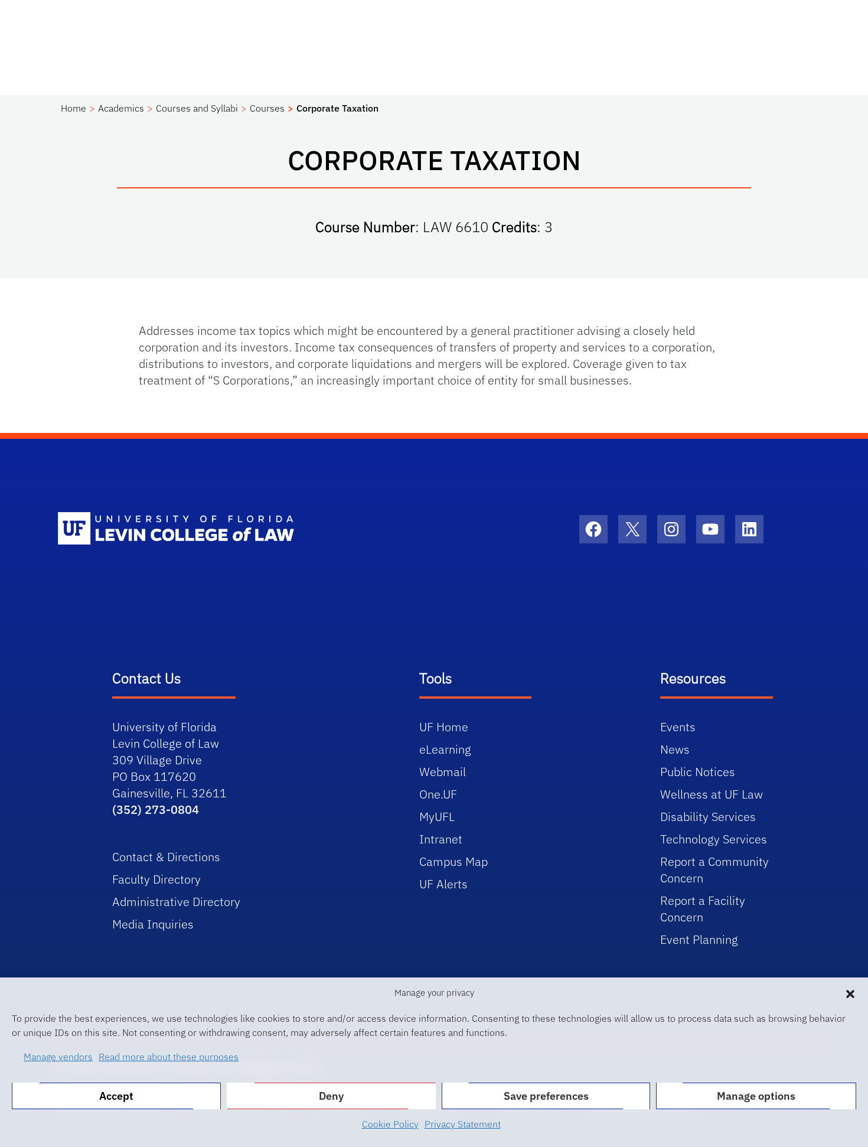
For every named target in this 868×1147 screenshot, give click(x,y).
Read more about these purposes (169, 1057)
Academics (121, 108)
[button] (850, 993)
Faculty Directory (156, 879)
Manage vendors (58, 1057)
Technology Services (713, 839)
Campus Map (453, 861)
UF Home (443, 727)
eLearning (445, 749)
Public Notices (697, 772)
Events (678, 727)
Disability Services (708, 817)
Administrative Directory (176, 902)
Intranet (440, 839)
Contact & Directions (166, 857)
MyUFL (437, 817)
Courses (267, 108)
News (675, 749)
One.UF (438, 794)
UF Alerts (443, 884)
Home (73, 108)
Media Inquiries (153, 924)
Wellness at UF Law (711, 794)
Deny (331, 1096)
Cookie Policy (390, 1124)
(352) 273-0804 (155, 809)
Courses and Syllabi (197, 108)
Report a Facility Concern (702, 908)
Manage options (756, 1096)
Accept (116, 1096)
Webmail (442, 772)
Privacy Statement (463, 1124)
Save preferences (546, 1096)
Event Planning (699, 939)
